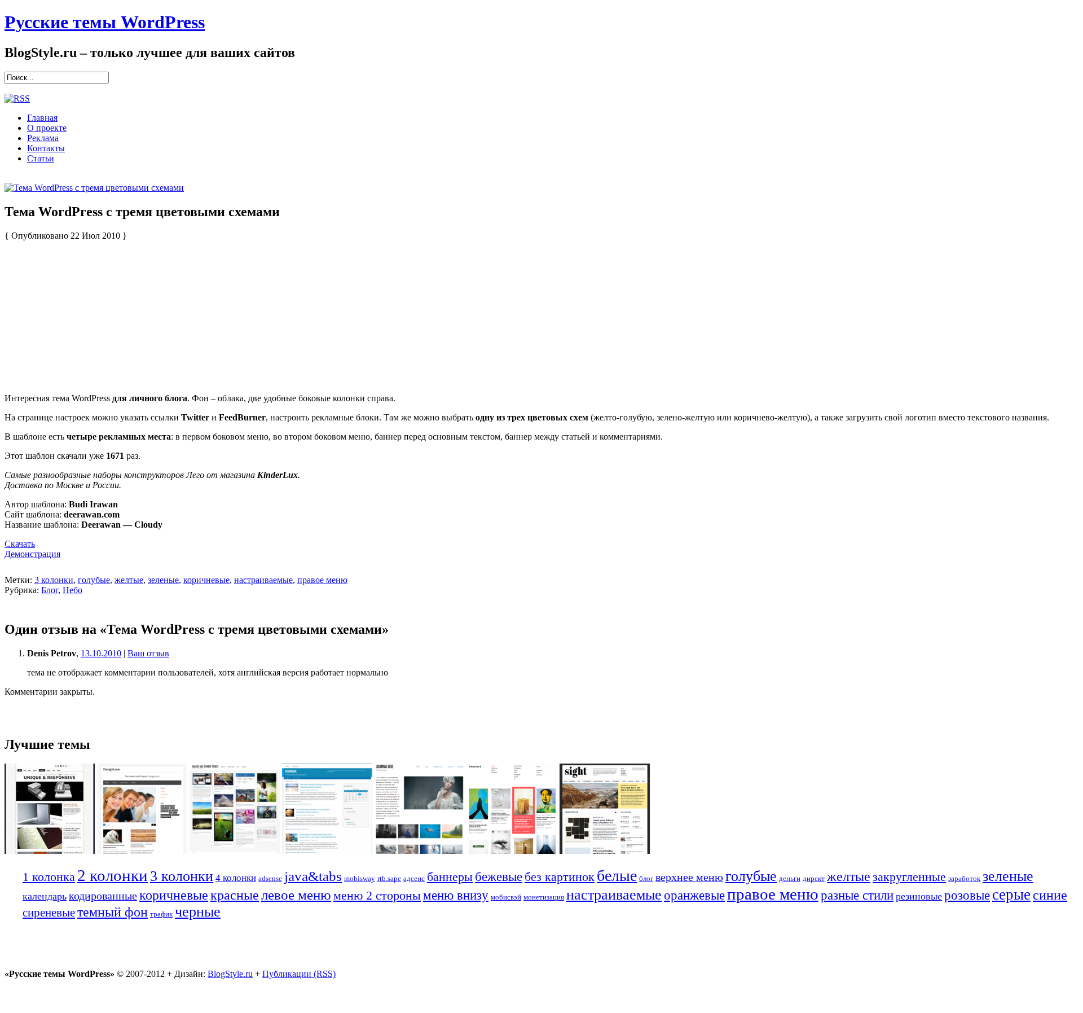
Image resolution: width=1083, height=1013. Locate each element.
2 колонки (112, 875)
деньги (789, 878)
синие (1050, 894)
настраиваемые (263, 580)
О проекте (47, 128)
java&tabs (313, 876)
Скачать (20, 544)
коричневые (206, 580)
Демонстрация (32, 554)
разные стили (857, 895)
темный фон (112, 912)
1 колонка (49, 877)
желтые (129, 580)
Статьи (40, 158)
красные (234, 894)
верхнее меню (689, 877)
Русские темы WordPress (105, 22)
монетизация (543, 897)
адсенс (414, 878)
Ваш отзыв (148, 653)
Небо (72, 590)
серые (1011, 894)
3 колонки (53, 580)
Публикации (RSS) (299, 974)
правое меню (322, 580)
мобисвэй (506, 897)
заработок (964, 878)
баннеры (450, 877)
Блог (49, 590)
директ (814, 878)
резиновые (919, 896)
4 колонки (235, 877)
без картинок (560, 877)
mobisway (359, 878)
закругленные (909, 877)
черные (198, 912)
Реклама (43, 138)
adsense (270, 878)
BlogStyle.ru (230, 974)
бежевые (498, 877)
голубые (94, 580)
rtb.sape (389, 878)
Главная (42, 117)
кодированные (103, 895)
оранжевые (694, 895)
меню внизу (455, 895)
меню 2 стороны (377, 895)
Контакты (46, 148)
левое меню (296, 894)
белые (617, 875)
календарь (45, 896)
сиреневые (49, 912)
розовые (967, 895)
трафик (161, 914)
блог (646, 878)
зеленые (163, 580)
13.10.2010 (101, 653)
